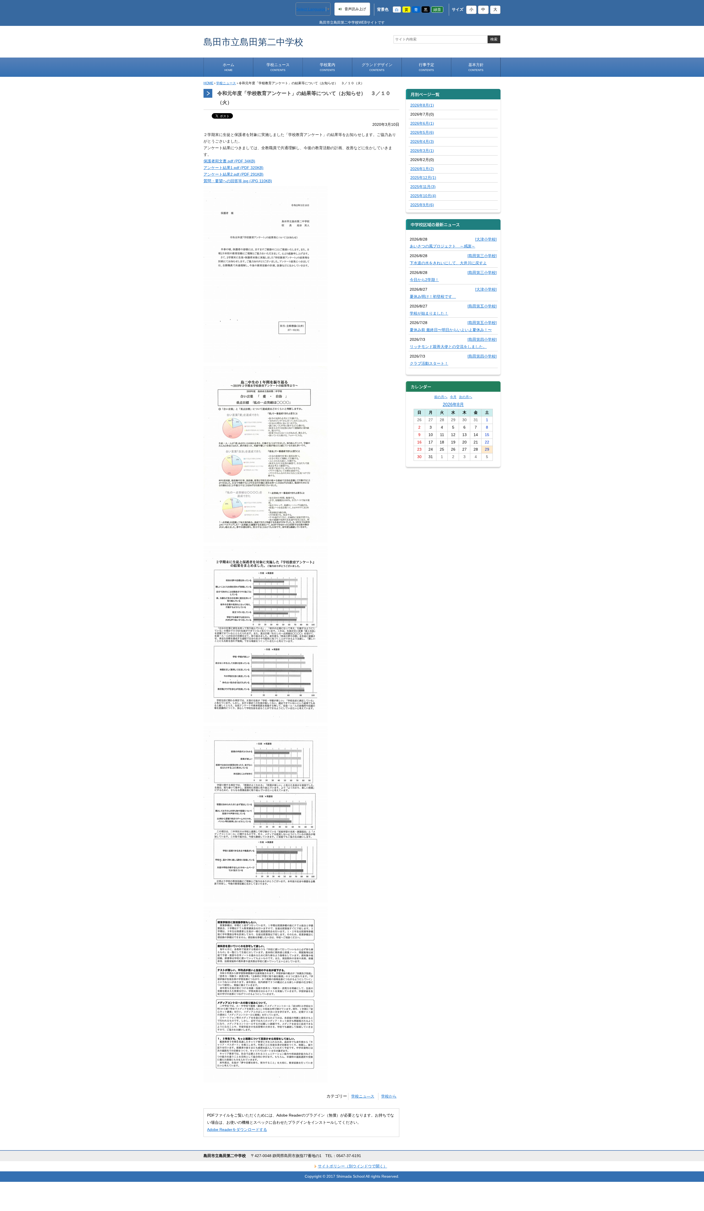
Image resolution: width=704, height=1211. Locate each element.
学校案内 (327, 67)
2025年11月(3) (423, 186)
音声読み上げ (355, 9)
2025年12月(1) (423, 177)
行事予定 (426, 67)
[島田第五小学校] (482, 306)
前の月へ (440, 397)
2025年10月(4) (423, 196)
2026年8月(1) (422, 105)
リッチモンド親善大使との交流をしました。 (448, 346)
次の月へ (465, 397)
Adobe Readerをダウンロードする (237, 1129)
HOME (208, 83)
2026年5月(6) (422, 132)
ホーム (228, 67)
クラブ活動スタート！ (429, 363)
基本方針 (476, 67)
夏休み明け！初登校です (433, 296)
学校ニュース (278, 67)
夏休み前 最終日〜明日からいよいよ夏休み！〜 (451, 330)
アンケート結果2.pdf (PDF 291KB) (233, 174)
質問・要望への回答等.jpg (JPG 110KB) (238, 181)
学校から (389, 1096)
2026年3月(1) (422, 150)
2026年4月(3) (422, 141)
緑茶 (437, 9)
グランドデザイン (377, 67)
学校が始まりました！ (429, 313)
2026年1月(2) (422, 169)
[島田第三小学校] (482, 256)
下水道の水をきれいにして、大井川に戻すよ (448, 263)
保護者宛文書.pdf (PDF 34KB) (229, 161)
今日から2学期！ (424, 279)
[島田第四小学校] (482, 339)
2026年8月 (453, 404)
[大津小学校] (486, 239)
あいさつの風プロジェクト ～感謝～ (442, 246)
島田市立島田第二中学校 (253, 42)
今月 (453, 397)
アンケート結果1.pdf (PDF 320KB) (233, 167)
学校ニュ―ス (362, 1096)
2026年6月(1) (422, 123)
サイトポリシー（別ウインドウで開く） (352, 1166)
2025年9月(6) (422, 205)
